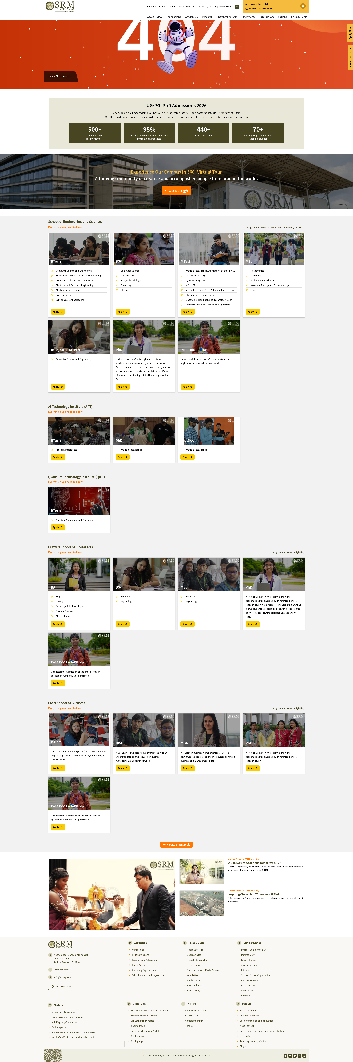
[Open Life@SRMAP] (308, 17)
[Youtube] (290, 1056)
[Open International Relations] (288, 17)
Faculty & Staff (186, 6)
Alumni (172, 6)
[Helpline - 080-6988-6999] (246, 9)
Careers (200, 6)
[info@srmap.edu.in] (50, 977)
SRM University (252, 859)
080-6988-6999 (61, 969)
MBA (184, 743)
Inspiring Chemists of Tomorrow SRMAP (254, 894)
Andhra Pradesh (236, 859)
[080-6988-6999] (50, 970)
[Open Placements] (257, 17)
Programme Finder (223, 6)
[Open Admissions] (182, 17)
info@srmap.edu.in (63, 977)
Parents (163, 6)
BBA (119, 743)
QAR (209, 6)
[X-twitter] (299, 1056)
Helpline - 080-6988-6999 (260, 8)
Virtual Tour (173, 190)
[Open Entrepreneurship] (239, 17)
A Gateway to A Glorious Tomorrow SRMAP (255, 863)
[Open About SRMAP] (164, 17)
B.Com (56, 741)
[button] (112, 894)
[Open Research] (214, 17)
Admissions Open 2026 (256, 4)
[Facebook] (295, 1056)
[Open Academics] (199, 17)
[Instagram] (304, 1056)
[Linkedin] (285, 1056)
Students (151, 6)
